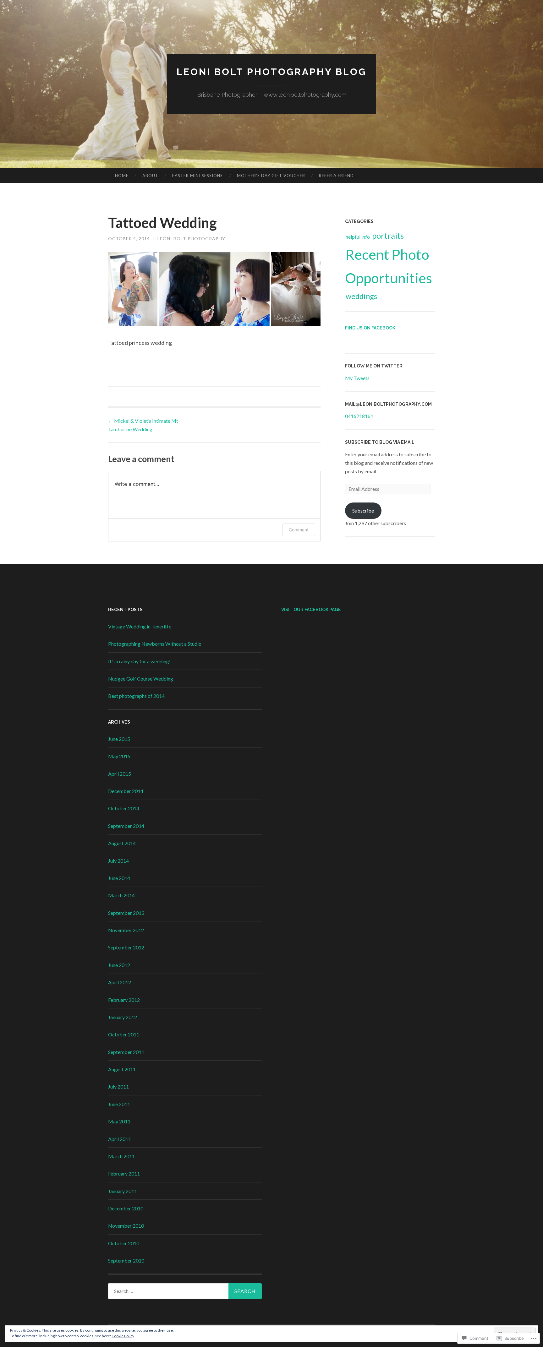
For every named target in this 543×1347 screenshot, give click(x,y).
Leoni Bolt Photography (191, 238)
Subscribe (363, 510)
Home (122, 175)
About (150, 175)
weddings (361, 296)
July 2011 (118, 1086)
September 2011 (126, 1052)
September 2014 (126, 826)
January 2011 (122, 1191)
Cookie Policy (123, 1335)
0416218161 (359, 416)
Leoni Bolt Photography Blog (271, 71)
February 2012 (124, 1000)
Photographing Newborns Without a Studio (154, 644)
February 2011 (124, 1173)
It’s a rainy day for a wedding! (139, 661)
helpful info (358, 237)
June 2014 (119, 878)
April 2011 (119, 1139)
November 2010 (126, 1226)
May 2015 (119, 756)
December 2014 (125, 791)
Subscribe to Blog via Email (379, 442)
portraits (388, 236)
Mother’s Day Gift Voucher (271, 175)
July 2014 (118, 861)
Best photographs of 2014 (136, 696)
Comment (299, 529)
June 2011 (119, 1104)
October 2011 (123, 1034)
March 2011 (121, 1156)
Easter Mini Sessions (197, 175)
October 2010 (123, 1243)
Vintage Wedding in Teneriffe (139, 626)
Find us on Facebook (370, 327)
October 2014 (123, 808)
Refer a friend (336, 175)
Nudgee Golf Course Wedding (140, 679)
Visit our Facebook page (311, 609)
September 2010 (126, 1260)
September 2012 (126, 947)
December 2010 (125, 1208)
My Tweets (357, 378)
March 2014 (121, 895)
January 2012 (122, 1017)
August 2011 (122, 1069)
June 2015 (119, 739)
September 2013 (126, 913)
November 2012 (126, 930)
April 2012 (119, 982)
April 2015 (119, 774)
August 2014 (122, 843)
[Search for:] (185, 1291)
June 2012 (119, 965)
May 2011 (119, 1121)
